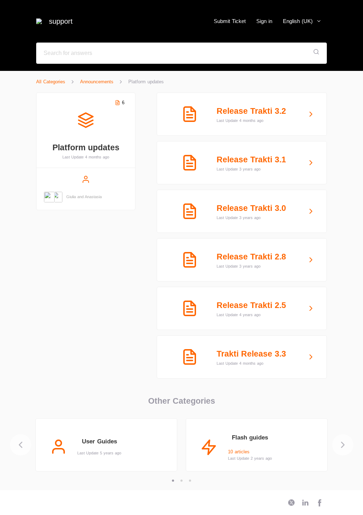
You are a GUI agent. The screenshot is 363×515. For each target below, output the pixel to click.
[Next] (342, 444)
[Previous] (20, 444)
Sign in (264, 21)
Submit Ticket (230, 21)
